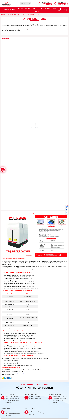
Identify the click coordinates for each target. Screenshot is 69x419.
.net (14, 372)
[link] (7, 3)
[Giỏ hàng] (59, 10)
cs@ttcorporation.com (9, 374)
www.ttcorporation (10, 372)
